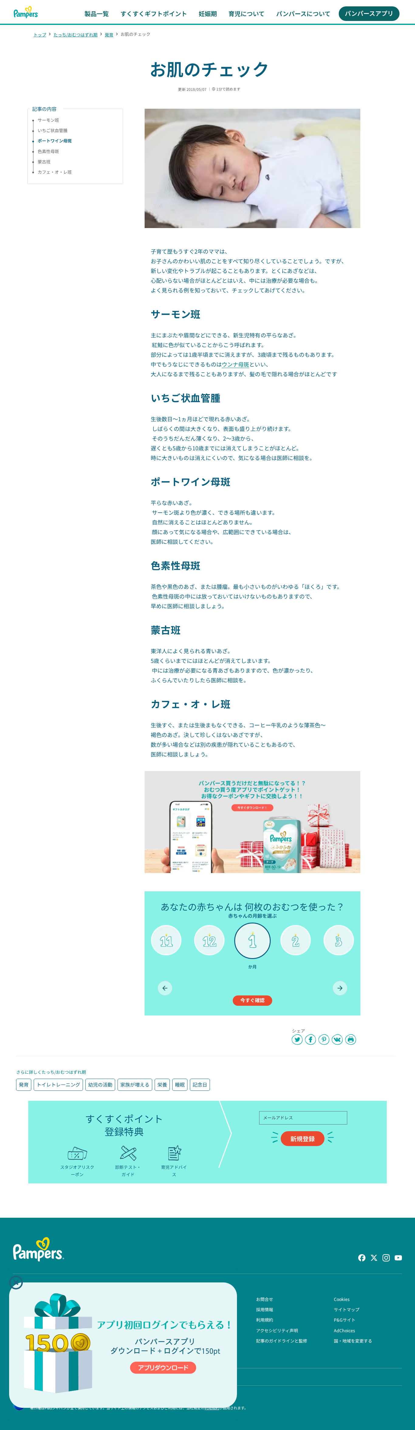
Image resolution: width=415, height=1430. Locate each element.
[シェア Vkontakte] (337, 1039)
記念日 (200, 1084)
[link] (252, 822)
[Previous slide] (165, 988)
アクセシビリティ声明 (277, 1330)
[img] (123, 1345)
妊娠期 (208, 13)
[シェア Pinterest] (324, 1039)
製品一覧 (96, 13)
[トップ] (26, 12)
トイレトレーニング (58, 1084)
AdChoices (344, 1330)
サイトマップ (346, 1309)
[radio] (166, 950)
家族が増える (134, 1084)
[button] (16, 1282)
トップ (39, 35)
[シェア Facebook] (310, 1039)
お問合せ (264, 1299)
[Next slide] (340, 988)
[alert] (123, 1345)
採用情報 (264, 1309)
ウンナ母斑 (235, 364)
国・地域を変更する (353, 1340)
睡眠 (180, 1084)
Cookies (342, 1299)
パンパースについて (303, 13)
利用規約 (264, 1319)
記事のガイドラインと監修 (281, 1340)
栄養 (162, 1084)
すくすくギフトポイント (153, 13)
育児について (246, 13)
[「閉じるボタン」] (16, 1282)
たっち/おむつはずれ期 (75, 35)
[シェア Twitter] (297, 1039)
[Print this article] (350, 1039)
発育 (109, 35)
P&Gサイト (344, 1319)
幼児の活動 (100, 1084)
